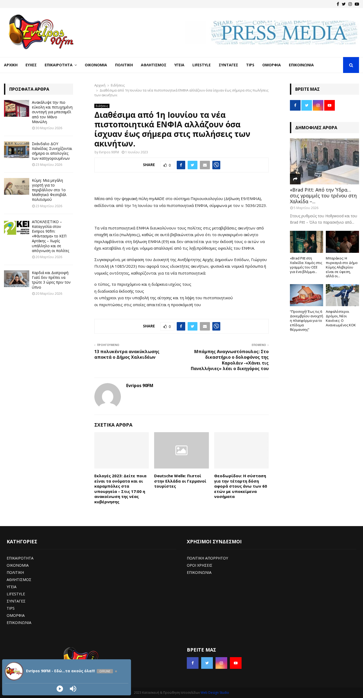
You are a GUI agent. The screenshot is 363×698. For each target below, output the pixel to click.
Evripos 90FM (109, 152)
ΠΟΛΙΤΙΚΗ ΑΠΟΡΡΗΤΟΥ (207, 558)
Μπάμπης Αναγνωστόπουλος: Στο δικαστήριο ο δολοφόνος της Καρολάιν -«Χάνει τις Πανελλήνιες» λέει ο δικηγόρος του (230, 360)
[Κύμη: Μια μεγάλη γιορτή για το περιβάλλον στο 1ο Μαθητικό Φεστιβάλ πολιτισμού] (16, 186)
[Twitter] (344, 4)
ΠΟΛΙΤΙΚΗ (15, 572)
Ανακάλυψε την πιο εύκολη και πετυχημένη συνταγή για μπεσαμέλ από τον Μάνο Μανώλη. (52, 112)
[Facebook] (338, 4)
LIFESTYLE (16, 593)
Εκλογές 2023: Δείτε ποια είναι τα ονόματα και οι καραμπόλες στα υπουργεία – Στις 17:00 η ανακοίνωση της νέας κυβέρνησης (120, 488)
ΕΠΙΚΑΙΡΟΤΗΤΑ (20, 558)
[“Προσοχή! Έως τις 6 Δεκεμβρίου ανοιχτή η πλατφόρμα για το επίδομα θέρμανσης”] (306, 295)
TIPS (11, 608)
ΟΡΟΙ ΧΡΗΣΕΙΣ (199, 565)
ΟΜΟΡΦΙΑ (16, 615)
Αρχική (11, 64)
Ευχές (31, 64)
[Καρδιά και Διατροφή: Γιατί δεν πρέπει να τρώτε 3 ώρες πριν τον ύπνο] (16, 278)
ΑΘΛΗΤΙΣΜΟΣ (19, 579)
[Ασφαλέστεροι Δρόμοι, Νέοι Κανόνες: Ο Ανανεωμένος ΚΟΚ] (342, 295)
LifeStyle (201, 64)
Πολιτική (124, 64)
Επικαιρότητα (59, 64)
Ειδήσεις (102, 106)
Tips (250, 64)
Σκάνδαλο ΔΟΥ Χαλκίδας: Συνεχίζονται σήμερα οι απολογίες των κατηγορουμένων (52, 151)
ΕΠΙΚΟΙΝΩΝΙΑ (19, 622)
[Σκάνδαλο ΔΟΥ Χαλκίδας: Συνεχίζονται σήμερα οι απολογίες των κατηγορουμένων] (16, 149)
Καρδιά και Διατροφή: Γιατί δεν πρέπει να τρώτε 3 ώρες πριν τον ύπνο (51, 280)
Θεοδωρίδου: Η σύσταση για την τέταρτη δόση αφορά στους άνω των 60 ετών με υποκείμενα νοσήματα (240, 486)
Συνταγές (228, 64)
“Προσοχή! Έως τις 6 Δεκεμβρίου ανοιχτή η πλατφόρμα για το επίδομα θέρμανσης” (306, 320)
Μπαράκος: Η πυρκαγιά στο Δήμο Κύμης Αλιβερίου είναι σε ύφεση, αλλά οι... (342, 267)
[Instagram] (350, 4)
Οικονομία (96, 64)
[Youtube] (357, 4)
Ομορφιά (271, 64)
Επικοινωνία (301, 64)
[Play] (60, 689)
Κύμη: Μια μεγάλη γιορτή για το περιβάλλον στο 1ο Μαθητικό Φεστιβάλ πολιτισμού (49, 190)
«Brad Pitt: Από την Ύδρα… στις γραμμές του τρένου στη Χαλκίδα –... (323, 195)
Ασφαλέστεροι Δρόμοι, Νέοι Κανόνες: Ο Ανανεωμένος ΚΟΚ (341, 318)
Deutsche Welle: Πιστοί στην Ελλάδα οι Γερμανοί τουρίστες (180, 481)
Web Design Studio (215, 692)
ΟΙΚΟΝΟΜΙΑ (18, 565)
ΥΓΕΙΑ (11, 586)
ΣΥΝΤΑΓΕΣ (16, 601)
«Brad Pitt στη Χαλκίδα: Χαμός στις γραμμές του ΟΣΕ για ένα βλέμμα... (306, 265)
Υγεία (179, 64)
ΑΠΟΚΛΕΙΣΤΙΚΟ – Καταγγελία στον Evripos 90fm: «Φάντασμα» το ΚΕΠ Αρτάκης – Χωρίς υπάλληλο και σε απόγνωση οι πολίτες (50, 236)
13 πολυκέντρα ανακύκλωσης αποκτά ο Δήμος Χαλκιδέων (126, 354)
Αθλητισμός (153, 64)
